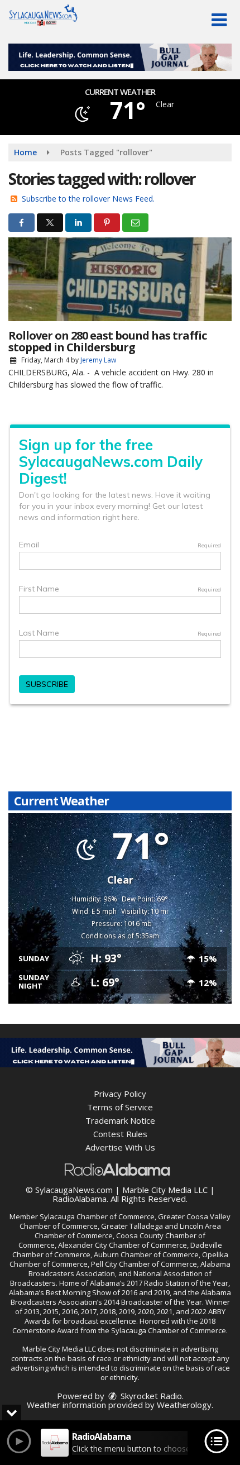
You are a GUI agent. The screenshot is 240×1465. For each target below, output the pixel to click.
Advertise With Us (120, 1147)
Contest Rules (120, 1133)
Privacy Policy (120, 1093)
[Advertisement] (120, 57)
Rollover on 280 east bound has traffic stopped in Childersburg (107, 341)
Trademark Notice (120, 1120)
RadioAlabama (79, 1198)
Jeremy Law (98, 360)
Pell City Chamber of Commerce (144, 1264)
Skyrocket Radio (150, 1395)
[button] (219, 20)
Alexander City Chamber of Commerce (122, 1245)
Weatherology (184, 1404)
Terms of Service (120, 1107)
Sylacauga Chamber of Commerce (97, 1216)
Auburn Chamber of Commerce (146, 1254)
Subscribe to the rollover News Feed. (88, 198)
